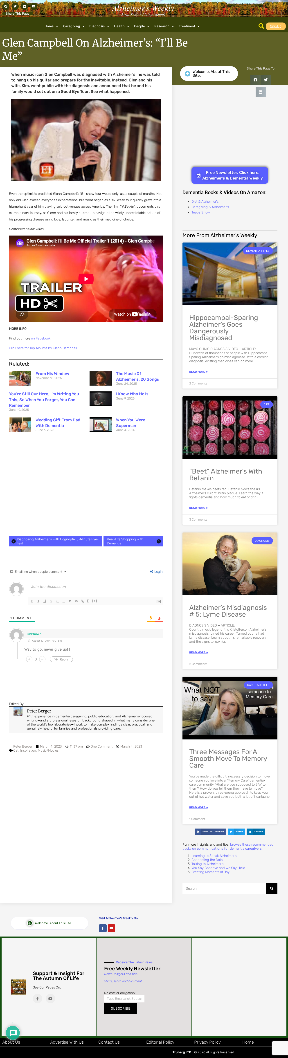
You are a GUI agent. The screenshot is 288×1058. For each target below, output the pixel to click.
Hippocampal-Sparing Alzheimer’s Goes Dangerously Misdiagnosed (223, 328)
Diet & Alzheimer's (204, 202)
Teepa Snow (200, 212)
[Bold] (32, 601)
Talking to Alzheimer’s (207, 864)
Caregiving (71, 26)
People (139, 26)
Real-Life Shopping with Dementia (125, 541)
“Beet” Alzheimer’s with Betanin (225, 474)
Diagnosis (97, 26)
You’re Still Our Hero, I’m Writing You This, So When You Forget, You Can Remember (44, 399)
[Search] (271, 888)
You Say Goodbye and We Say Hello (218, 868)
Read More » (198, 371)
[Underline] (45, 601)
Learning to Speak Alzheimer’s (213, 856)
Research (162, 26)
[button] (5, 6)
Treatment (187, 26)
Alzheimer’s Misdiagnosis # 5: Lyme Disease (228, 611)
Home (49, 26)
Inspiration (28, 750)
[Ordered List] (57, 601)
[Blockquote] (70, 601)
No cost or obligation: (120, 993)
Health (119, 26)
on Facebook (40, 338)
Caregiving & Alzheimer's (210, 207)
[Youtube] (111, 928)
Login (158, 572)
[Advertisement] (86, 485)
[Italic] (38, 601)
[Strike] (51, 601)
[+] (94, 600)
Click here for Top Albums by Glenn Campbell (43, 348)
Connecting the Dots (207, 860)
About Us (11, 1042)
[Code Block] (76, 601)
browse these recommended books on (227, 846)
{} (88, 600)
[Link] (82, 601)
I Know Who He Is (132, 393)
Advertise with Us (67, 1042)
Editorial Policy (160, 1042)
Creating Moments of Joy (210, 872)
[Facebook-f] (103, 928)
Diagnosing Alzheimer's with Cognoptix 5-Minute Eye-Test (58, 541)
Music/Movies (48, 750)
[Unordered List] (64, 601)
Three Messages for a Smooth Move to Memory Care (228, 758)
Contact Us (109, 1042)
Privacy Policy (207, 1042)
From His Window (52, 373)
